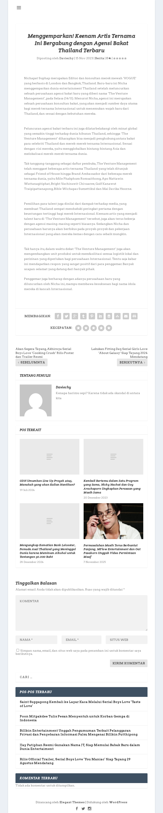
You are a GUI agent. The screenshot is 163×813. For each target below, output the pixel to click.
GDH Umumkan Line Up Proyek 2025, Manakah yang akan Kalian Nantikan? (47, 482)
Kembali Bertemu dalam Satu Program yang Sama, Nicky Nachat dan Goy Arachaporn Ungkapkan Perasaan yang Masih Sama (112, 486)
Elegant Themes (72, 802)
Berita (99, 58)
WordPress (118, 802)
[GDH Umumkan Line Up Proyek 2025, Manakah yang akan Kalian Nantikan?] (49, 457)
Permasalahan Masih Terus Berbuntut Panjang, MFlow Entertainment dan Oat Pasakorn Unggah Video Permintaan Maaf (112, 551)
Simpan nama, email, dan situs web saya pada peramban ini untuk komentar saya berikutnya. (78, 652)
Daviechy (66, 58)
